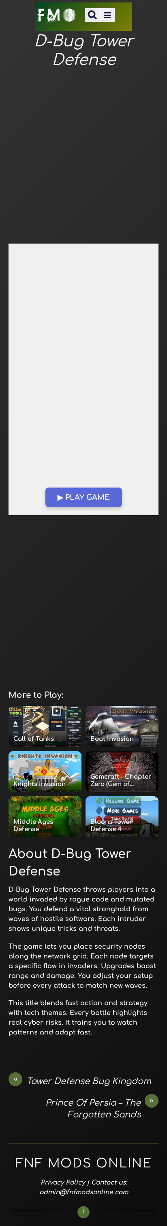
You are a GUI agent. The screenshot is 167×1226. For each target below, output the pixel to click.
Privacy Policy (63, 1182)
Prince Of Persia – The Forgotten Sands (99, 1108)
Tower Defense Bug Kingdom (82, 1081)
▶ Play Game (84, 497)
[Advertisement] (83, 156)
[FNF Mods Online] (57, 17)
